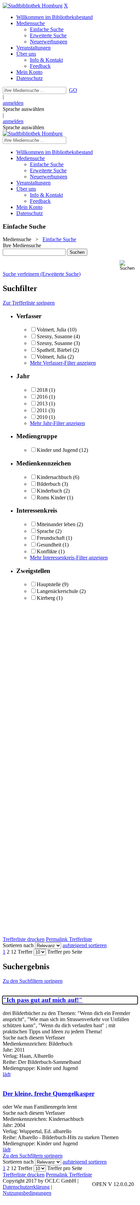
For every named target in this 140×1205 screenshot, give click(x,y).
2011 (42, 410)
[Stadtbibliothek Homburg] (33, 5)
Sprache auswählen (23, 109)
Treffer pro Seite (64, 952)
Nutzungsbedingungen (27, 1193)
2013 (42, 403)
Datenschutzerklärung (26, 1187)
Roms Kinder (51, 497)
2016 (42, 397)
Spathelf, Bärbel (54, 350)
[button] (128, 265)
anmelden (13, 103)
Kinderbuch (49, 491)
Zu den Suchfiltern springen (33, 981)
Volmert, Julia (51, 329)
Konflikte (47, 551)
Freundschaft (51, 538)
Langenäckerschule (57, 591)
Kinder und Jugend (57, 450)
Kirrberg (46, 598)
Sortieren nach (18, 945)
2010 (42, 417)
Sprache (45, 531)
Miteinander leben (56, 524)
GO (73, 90)
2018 (42, 390)
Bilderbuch (48, 484)
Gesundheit (49, 545)
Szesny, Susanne (55, 336)
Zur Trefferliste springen (29, 303)
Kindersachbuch (54, 477)
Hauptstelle (49, 584)
